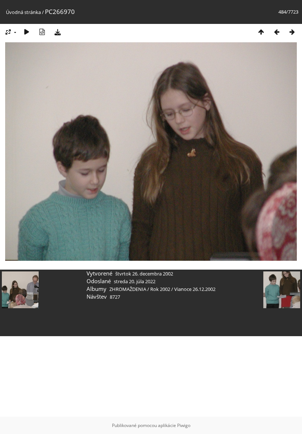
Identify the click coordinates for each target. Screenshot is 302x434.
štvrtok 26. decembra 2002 (144, 273)
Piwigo (183, 425)
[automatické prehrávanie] (26, 32)
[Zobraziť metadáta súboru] (42, 32)
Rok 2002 (160, 289)
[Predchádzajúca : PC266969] (276, 32)
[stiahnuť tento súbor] (57, 32)
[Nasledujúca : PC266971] (292, 32)
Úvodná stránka (23, 12)
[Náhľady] (261, 32)
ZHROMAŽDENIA (127, 289)
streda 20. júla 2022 (134, 281)
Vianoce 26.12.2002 (194, 289)
